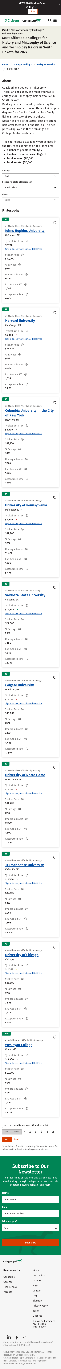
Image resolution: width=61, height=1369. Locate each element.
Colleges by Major (46, 64)
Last (16, 1139)
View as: (6, 194)
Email (5, 1207)
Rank (7, 176)
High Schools (10, 1287)
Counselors (9, 1277)
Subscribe (30, 1242)
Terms (36, 1310)
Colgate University (19, 685)
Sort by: (6, 170)
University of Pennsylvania (26, 505)
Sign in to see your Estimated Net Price (23, 249)
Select (7, 1228)
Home (5, 64)
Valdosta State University (25, 595)
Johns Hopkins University (25, 231)
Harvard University (20, 321)
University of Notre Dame (25, 775)
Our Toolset (39, 1275)
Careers (37, 1280)
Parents (7, 1292)
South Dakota (11, 187)
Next (7, 1139)
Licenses (37, 1315)
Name (5, 1192)
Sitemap (37, 1300)
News (36, 1285)
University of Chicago (21, 955)
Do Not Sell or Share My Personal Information (44, 1324)
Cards (7, 200)
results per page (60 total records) (31, 1125)
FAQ (35, 1295)
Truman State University (24, 865)
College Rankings (23, 64)
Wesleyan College (18, 1045)
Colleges (7, 1282)
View (33, 11)
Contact (37, 1290)
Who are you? (9, 1221)
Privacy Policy (40, 1305)
